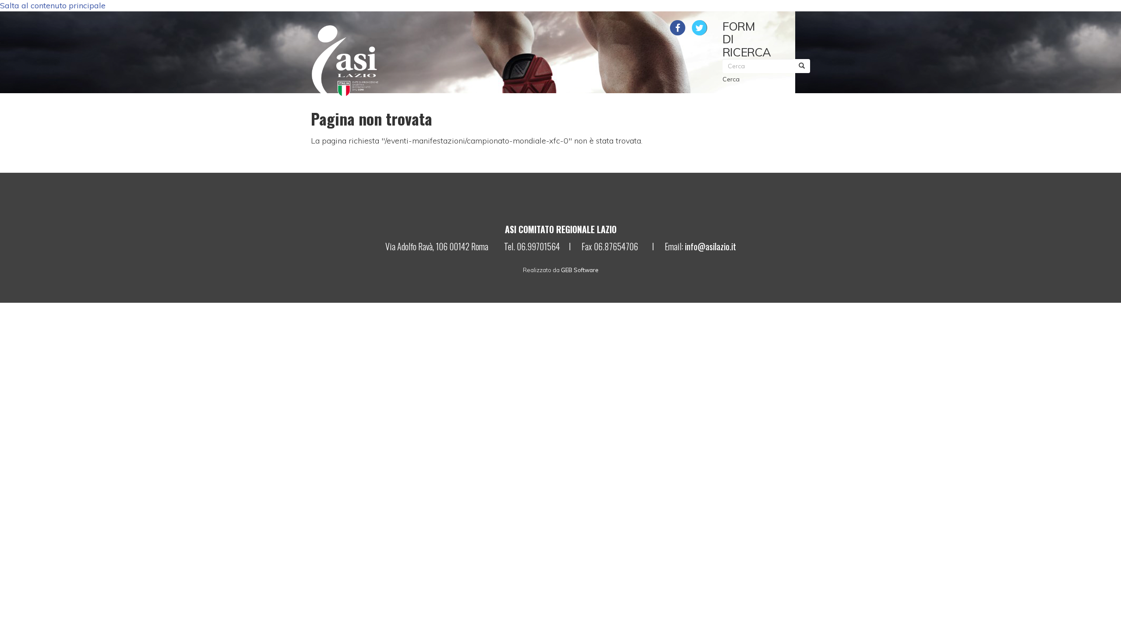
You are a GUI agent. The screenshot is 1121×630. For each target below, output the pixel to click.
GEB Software (580, 269)
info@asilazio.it (710, 246)
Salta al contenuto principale (53, 5)
